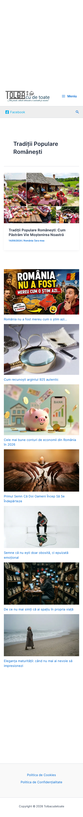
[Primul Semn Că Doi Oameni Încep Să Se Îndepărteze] (41, 470)
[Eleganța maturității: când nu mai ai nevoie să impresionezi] (41, 635)
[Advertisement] (41, 43)
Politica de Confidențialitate (41, 782)
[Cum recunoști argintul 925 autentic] (41, 349)
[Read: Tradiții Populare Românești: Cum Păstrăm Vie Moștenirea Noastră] (41, 198)
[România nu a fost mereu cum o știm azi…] (41, 292)
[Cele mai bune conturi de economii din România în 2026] (41, 409)
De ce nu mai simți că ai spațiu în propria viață (38, 609)
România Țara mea (34, 240)
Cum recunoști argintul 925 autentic (31, 379)
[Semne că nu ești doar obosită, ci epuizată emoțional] (41, 527)
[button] (77, 112)
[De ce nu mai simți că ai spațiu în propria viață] (41, 583)
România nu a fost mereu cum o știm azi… (35, 319)
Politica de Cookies (41, 775)
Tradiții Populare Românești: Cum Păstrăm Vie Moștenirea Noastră (37, 232)
